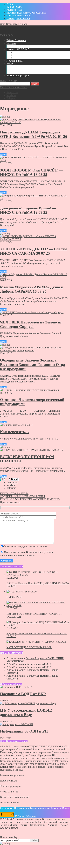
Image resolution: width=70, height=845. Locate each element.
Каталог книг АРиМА (39, 664)
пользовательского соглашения (17, 555)
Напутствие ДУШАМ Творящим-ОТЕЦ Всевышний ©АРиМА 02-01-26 (33, 134)
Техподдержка (38, 825)
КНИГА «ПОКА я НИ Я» (14, 493)
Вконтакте (12, 92)
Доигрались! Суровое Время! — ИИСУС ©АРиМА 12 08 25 (28, 210)
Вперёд (15, 479)
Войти (65, 808)
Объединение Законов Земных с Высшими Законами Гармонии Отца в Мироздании (32, 364)
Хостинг (52, 825)
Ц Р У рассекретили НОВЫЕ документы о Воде (26, 712)
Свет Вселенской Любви (14, 24)
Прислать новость (10, 502)
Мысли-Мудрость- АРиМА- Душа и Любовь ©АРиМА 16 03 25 (31, 289)
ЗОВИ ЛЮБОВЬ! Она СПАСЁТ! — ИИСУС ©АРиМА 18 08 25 (31, 172)
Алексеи (11, 670)
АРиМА (11, 664)
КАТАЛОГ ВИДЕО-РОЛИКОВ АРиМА (29, 647)
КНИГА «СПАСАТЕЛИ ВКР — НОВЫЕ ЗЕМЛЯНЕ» (30, 499)
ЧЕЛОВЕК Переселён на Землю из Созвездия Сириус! (31, 324)
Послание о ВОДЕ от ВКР (23, 694)
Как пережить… (14, 432)
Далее (3, 154)
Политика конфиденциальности (32, 808)
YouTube (11, 95)
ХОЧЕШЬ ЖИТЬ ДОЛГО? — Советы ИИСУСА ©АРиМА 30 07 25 (33, 251)
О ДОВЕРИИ (14, 597)
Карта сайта (6, 808)
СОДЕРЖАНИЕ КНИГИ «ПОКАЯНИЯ (22, 496)
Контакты (55, 808)
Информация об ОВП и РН (24, 731)
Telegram (11, 98)
